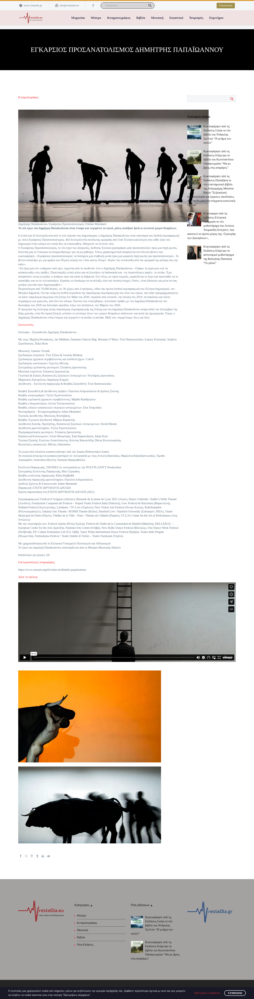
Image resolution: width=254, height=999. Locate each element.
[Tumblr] (37, 856)
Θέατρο (96, 18)
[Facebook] (93, 5)
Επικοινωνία (225, 5)
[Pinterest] (31, 856)
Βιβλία (140, 18)
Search (232, 98)
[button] (150, 5)
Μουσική (157, 18)
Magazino (78, 18)
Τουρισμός (196, 18)
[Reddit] (48, 856)
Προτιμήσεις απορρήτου (207, 993)
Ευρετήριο (216, 18)
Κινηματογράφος (118, 18)
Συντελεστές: (26, 324)
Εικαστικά (176, 18)
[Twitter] (26, 856)
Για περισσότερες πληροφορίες (36, 562)
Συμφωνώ (235, 993)
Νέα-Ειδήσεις (85, 944)
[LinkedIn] (42, 856)
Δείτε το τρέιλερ (28, 577)
